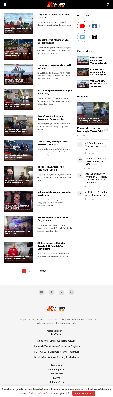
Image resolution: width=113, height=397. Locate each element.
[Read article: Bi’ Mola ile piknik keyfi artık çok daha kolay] (18, 99)
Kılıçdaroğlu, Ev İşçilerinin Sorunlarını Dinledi (50, 168)
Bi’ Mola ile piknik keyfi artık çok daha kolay (56, 357)
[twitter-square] (83, 37)
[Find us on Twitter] (61, 292)
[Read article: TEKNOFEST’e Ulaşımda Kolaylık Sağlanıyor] (18, 74)
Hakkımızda (56, 373)
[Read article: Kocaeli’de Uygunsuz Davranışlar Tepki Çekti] (93, 113)
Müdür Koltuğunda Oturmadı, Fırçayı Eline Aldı (95, 146)
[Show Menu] (5, 4)
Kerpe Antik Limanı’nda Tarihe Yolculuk (98, 60)
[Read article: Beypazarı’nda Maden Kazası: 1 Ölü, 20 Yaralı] (18, 226)
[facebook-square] (95, 26)
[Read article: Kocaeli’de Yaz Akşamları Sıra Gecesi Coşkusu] (18, 49)
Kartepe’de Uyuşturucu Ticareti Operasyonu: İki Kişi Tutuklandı (95, 161)
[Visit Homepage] (56, 4)
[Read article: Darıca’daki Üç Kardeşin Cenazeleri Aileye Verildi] (18, 125)
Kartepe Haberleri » (56, 330)
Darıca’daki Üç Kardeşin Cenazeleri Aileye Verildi (50, 117)
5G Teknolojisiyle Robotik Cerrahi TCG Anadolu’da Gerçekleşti (51, 246)
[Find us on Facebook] (51, 292)
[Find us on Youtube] (41, 292)
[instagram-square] (95, 37)
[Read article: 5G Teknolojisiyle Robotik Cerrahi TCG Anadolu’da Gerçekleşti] (18, 252)
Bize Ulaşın (56, 364)
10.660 (43, 271)
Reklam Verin (56, 382)
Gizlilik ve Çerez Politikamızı (43, 393)
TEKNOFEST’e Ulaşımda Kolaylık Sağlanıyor (99, 83)
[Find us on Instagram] (71, 292)
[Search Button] (108, 4)
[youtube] (83, 26)
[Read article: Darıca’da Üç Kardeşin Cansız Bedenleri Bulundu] (18, 150)
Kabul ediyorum (83, 393)
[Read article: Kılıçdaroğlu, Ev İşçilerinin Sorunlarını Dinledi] (18, 176)
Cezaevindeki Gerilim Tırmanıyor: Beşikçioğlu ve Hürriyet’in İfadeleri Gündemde (95, 178)
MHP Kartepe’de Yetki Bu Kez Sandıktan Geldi (96, 193)
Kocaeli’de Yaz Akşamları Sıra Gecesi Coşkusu (53, 41)
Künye (56, 377)
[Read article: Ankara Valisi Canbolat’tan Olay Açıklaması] (18, 201)
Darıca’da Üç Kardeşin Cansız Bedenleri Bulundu (53, 143)
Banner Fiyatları (56, 369)
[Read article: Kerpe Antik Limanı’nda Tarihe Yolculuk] (18, 23)
